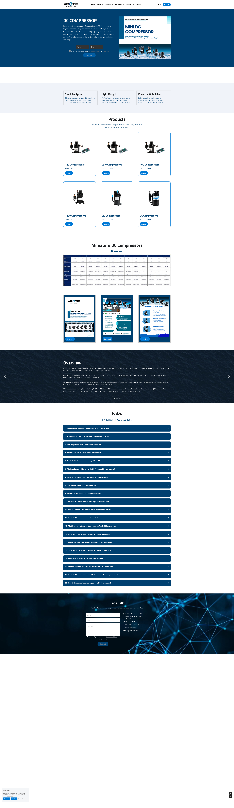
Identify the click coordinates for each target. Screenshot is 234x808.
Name (79, 47)
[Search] (154, 4)
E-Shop (166, 4)
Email (92, 47)
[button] (117, 428)
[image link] (71, 4)
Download (70, 339)
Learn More (10, 796)
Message (90, 626)
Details (69, 173)
